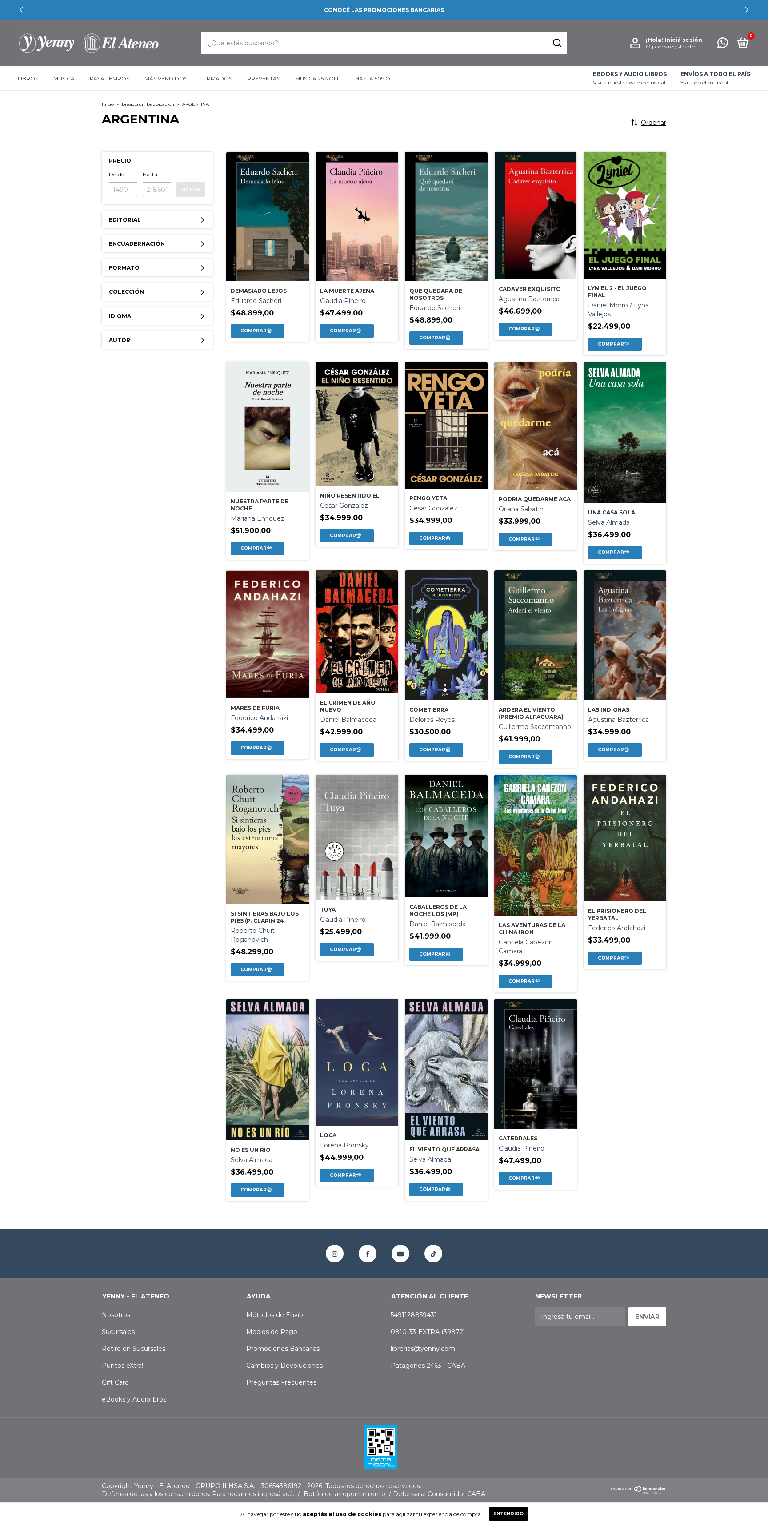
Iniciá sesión (683, 39)
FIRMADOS (217, 78)
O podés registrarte (670, 46)
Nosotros (116, 1315)
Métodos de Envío (274, 1315)
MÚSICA (64, 78)
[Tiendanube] (638, 1492)
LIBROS (28, 78)
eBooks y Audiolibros (134, 1399)
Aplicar (190, 189)
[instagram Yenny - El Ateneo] (335, 1253)
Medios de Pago (271, 1332)
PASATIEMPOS (109, 78)
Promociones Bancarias (283, 1349)
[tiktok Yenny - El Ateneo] (433, 1253)
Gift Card (115, 1382)
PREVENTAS (263, 78)
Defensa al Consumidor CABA (439, 1494)
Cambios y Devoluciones (284, 1366)
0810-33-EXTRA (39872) (428, 1332)
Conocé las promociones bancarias (384, 10)
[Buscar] (556, 43)
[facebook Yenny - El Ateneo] (367, 1253)
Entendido (508, 1514)
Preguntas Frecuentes (281, 1382)
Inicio (108, 104)
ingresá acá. (276, 1494)
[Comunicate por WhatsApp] (722, 44)
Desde (116, 174)
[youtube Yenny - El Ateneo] (400, 1253)
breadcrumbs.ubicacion (148, 104)
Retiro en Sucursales (133, 1349)
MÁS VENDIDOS (165, 78)
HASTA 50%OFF (375, 78)
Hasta (150, 174)
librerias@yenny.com (423, 1349)
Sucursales (118, 1332)
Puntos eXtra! (122, 1366)
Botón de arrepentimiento (344, 1494)
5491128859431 (414, 1315)
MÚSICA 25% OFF (317, 78)
